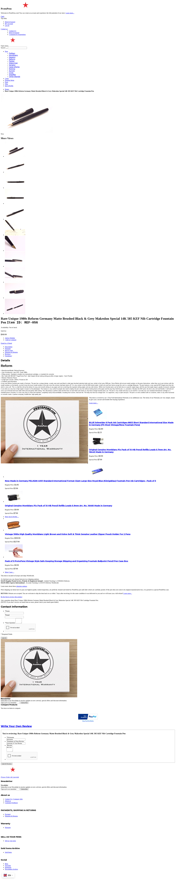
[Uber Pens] (12, 771)
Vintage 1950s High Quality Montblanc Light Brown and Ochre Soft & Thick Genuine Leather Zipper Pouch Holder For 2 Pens (67, 534)
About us (8, 801)
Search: (3, 48)
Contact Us (12, 31)
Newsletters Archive (11, 869)
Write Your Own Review (16, 726)
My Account (9, 24)
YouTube (8, 865)
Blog (6, 864)
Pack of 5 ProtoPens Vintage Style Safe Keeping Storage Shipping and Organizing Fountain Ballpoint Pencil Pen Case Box (66, 561)
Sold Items (8, 852)
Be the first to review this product (11, 597)
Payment (7, 814)
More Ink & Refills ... (12, 517)
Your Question (10, 623)
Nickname (10, 737)
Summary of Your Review (15, 741)
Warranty (8, 348)
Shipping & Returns (11, 352)
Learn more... (127, 593)
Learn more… (93, 403)
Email (7, 615)
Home (7, 89)
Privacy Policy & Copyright (10, 777)
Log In (7, 25)
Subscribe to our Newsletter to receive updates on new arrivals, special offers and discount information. (34, 700)
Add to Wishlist (10, 338)
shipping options (21, 586)
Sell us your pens (10, 841)
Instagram (8, 867)
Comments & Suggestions (17, 34)
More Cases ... (9, 572)
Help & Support (10, 22)
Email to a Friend (6, 343)
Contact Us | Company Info (14, 799)
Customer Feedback (11, 803)
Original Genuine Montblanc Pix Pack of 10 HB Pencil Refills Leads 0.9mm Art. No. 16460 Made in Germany (58, 505)
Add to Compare (11, 340)
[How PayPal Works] (88, 719)
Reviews (7, 354)
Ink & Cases (9, 350)
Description (8, 347)
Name (7, 611)
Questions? (8, 356)
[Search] (7, 48)
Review (9, 745)
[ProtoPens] (25, 8)
